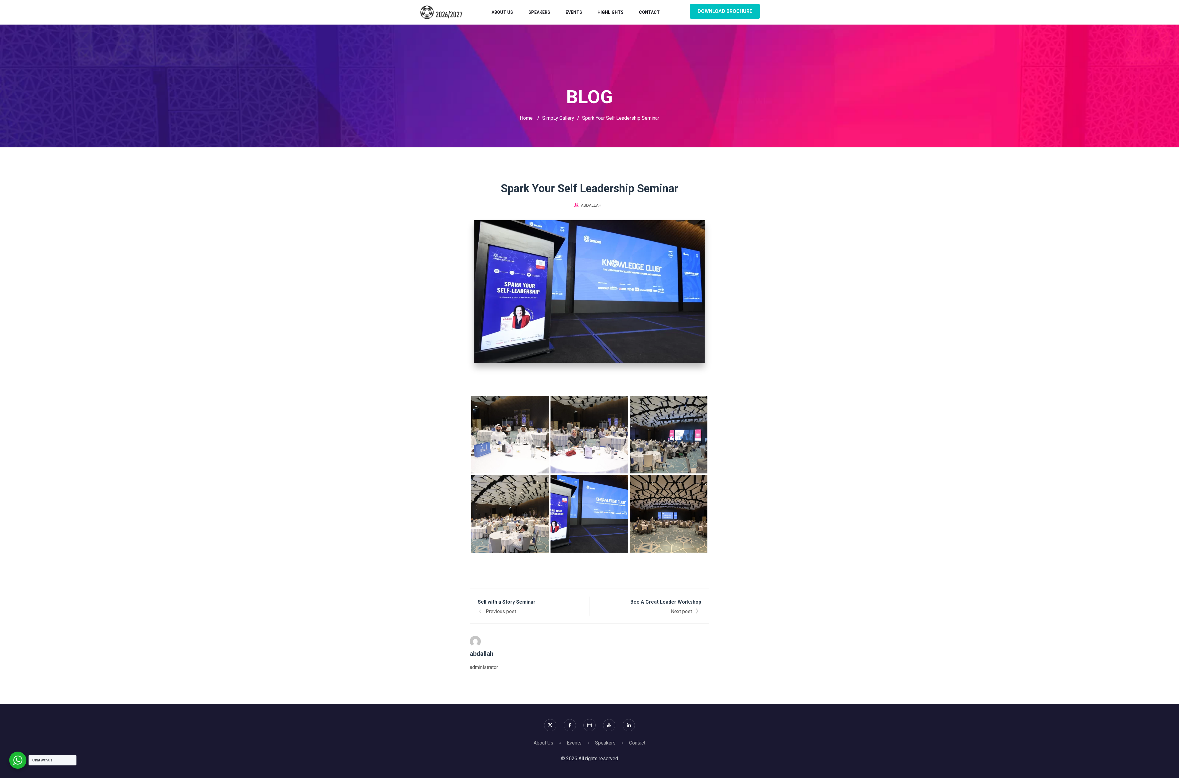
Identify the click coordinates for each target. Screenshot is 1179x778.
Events (574, 12)
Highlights (610, 12)
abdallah (591, 205)
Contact (649, 12)
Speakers (539, 12)
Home (526, 118)
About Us (502, 12)
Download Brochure (725, 11)
